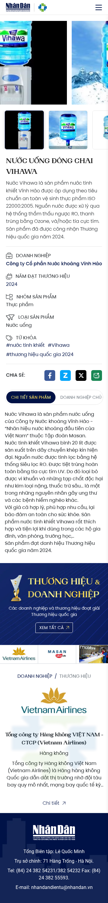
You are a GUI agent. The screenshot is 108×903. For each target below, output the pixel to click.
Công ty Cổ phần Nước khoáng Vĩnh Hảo (54, 263)
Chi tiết (51, 803)
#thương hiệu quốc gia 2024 (40, 355)
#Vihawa (59, 345)
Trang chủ (42, 7)
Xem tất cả (51, 628)
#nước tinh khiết (25, 345)
